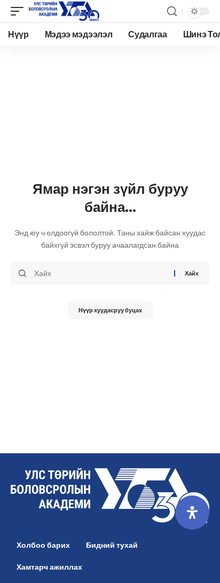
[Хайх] (100, 273)
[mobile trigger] (20, 11)
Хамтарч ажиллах (49, 566)
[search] (171, 11)
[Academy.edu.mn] (64, 11)
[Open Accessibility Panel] (192, 512)
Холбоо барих (43, 544)
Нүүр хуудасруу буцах (110, 309)
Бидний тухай (112, 544)
